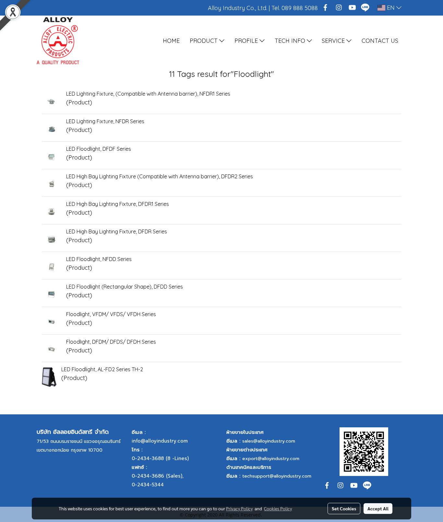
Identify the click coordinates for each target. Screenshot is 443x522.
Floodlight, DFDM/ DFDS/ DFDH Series (111, 341)
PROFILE (246, 40)
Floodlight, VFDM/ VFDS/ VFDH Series (111, 314)
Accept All (378, 508)
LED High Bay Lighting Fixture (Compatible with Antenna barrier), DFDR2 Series (159, 176)
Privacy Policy (239, 508)
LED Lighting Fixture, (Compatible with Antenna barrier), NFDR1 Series (148, 93)
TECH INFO (291, 40)
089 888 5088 (299, 8)
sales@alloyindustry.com (268, 441)
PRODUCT (204, 40)
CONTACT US (380, 40)
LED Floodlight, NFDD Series (99, 259)
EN (390, 7)
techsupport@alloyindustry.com (276, 476)
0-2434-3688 (148, 458)
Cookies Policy (278, 508)
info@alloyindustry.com (160, 441)
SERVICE (334, 40)
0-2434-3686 (148, 476)
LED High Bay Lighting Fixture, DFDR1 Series (117, 204)
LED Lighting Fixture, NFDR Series (105, 121)
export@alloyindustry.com (270, 458)
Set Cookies (344, 508)
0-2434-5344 (148, 484)
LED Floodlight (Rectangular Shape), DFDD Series (124, 286)
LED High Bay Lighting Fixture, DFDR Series (116, 231)
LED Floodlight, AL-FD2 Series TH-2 (102, 369)
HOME (171, 40)
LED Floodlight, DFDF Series (98, 149)
